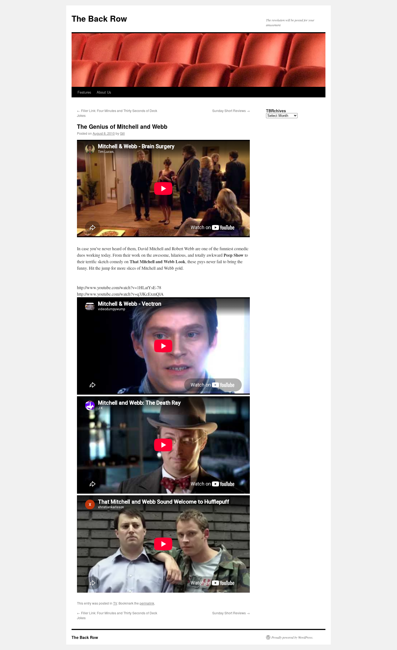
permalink (147, 603)
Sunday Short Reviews (231, 110)
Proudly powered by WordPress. (292, 637)
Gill (122, 133)
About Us (104, 92)
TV (115, 603)
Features (84, 92)
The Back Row (99, 18)
